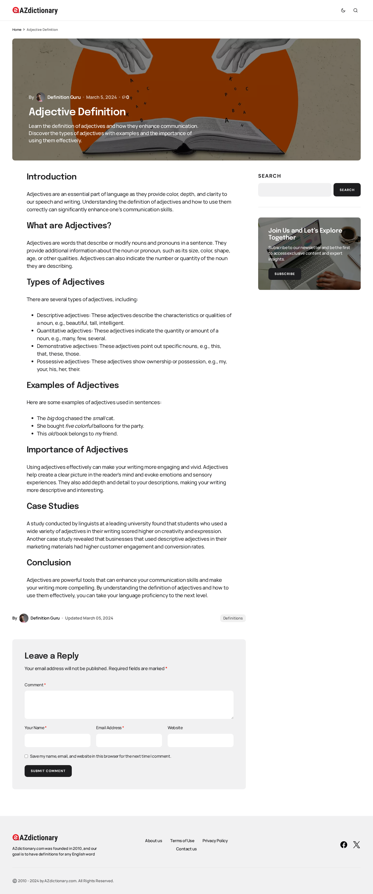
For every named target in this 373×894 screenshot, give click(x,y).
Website (175, 727)
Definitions (233, 618)
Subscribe (285, 273)
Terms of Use (182, 840)
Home (16, 29)
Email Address (110, 727)
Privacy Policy (215, 840)
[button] (343, 10)
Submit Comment (48, 771)
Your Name (36, 727)
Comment (35, 685)
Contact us (186, 849)
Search (269, 176)
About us (153, 840)
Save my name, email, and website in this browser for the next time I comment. (100, 756)
